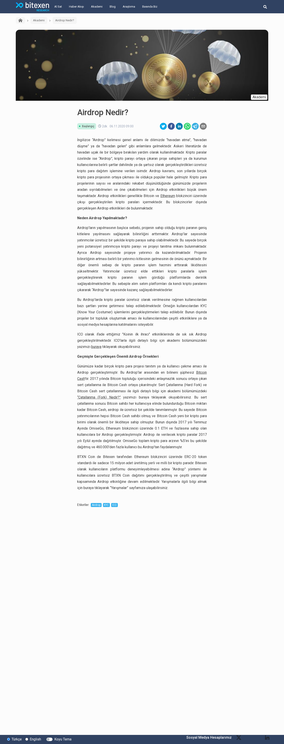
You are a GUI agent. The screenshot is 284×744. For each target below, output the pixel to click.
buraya (96, 347)
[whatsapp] (187, 126)
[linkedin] (179, 126)
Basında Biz (149, 6)
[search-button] (265, 7)
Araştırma (129, 6)
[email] (203, 126)
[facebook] (171, 126)
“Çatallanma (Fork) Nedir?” (99, 397)
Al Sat (58, 6)
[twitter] (163, 126)
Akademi (97, 6)
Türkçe (17, 739)
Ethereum (167, 196)
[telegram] (195, 126)
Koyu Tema (62, 739)
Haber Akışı (76, 6)
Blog (113, 6)
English (35, 739)
